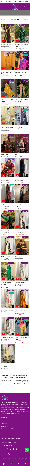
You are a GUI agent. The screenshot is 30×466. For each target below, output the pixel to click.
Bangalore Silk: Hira (20, 72)
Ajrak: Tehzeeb (5, 205)
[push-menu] (2, 6)
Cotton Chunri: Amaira (21, 179)
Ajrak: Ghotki (4, 154)
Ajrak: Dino (18, 257)
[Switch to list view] (12, 20)
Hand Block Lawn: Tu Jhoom (7, 128)
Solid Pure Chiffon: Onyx (7, 45)
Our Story (3, 421)
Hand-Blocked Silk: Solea (20, 310)
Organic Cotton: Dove (21, 282)
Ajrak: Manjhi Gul (5, 179)
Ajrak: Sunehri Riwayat (7, 257)
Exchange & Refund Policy (8, 429)
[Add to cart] (13, 41)
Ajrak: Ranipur (19, 127)
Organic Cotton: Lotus (7, 310)
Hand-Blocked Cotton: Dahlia (7, 100)
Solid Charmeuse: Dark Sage (21, 45)
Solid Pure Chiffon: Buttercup (6, 365)
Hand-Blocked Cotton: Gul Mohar (21, 100)
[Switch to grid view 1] (15, 20)
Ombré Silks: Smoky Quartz (20, 205)
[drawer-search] (24, 7)
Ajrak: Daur (18, 154)
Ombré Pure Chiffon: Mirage (21, 338)
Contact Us (4, 423)
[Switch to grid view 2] (18, 20)
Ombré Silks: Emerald (7, 231)
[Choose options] (13, 253)
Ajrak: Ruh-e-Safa (20, 231)
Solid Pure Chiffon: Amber (6, 73)
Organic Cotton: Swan (7, 337)
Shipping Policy (5, 426)
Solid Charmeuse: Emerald (6, 283)
